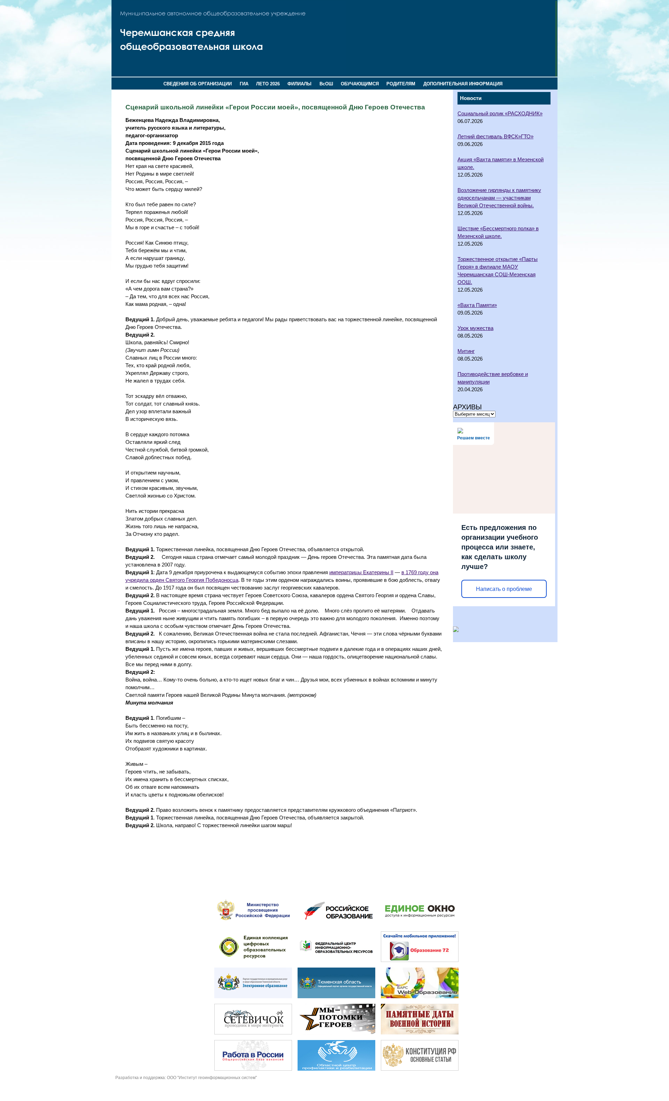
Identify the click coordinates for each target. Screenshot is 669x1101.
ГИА (244, 83)
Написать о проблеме (504, 589)
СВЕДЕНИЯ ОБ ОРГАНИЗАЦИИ (197, 83)
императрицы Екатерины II (361, 572)
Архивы (467, 407)
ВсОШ (326, 83)
